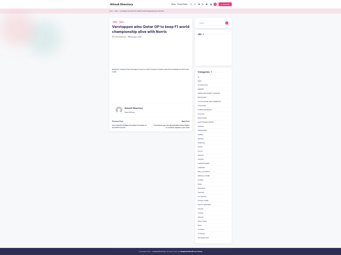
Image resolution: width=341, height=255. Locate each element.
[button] (225, 4)
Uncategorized (203, 238)
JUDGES (201, 159)
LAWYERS (201, 168)
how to (200, 151)
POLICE (200, 209)
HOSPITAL (201, 143)
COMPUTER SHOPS (205, 110)
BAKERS (201, 89)
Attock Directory (121, 4)
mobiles (200, 180)
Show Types (202, 221)
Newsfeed (201, 188)
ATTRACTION (203, 85)
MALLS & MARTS (204, 172)
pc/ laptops (202, 196)
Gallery (200, 135)
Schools (201, 217)
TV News (201, 229)
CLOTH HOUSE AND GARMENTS (209, 102)
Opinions (201, 192)
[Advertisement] (151, 55)
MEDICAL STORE (204, 176)
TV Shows (201, 234)
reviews (200, 213)
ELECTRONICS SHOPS (206, 122)
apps (199, 81)
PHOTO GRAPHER (204, 205)
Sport (121, 22)
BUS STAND (202, 97)
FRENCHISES (202, 130)
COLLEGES (202, 106)
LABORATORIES (203, 163)
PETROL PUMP (203, 201)
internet (201, 155)
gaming (200, 139)
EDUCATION (202, 118)
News (115, 22)
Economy (201, 114)
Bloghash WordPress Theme (191, 251)
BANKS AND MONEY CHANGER (209, 93)
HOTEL (200, 147)
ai (198, 77)
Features (201, 126)
